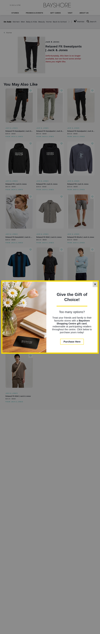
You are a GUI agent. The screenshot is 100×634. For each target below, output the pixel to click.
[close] (95, 284)
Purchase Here (72, 341)
